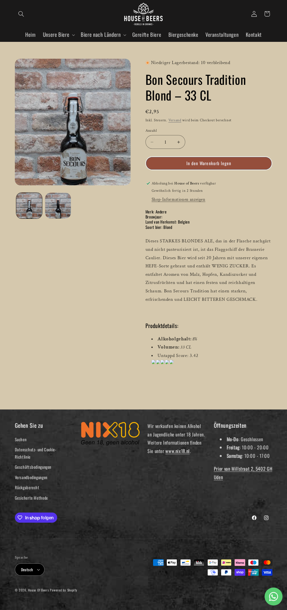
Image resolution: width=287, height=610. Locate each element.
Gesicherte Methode (31, 498)
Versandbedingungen (31, 477)
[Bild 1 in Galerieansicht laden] (29, 205)
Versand (174, 120)
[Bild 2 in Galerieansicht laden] (58, 205)
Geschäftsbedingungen (33, 467)
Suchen (21, 439)
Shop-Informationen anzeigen (178, 199)
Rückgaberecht (27, 487)
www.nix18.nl (177, 450)
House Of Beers (38, 590)
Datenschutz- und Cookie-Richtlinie (35, 453)
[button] (21, 13)
